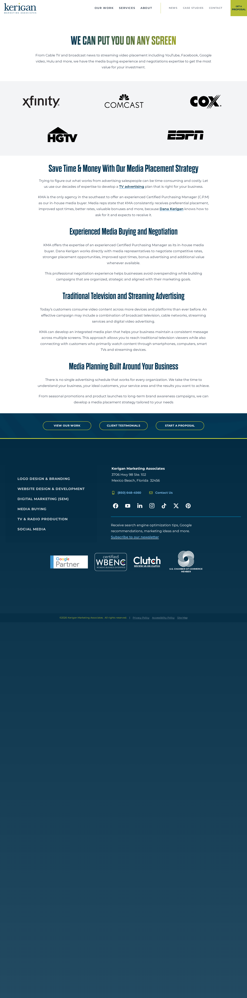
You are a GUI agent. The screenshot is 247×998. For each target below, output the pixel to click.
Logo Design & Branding (43, 479)
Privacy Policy (141, 617)
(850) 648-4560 (129, 493)
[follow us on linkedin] (139, 505)
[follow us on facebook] (115, 505)
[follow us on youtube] (127, 505)
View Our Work (67, 425)
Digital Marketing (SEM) (43, 499)
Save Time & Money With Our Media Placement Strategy (123, 169)
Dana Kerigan (171, 209)
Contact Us (164, 493)
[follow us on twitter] (176, 505)
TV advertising (131, 187)
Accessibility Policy (163, 617)
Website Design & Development (51, 489)
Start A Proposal (180, 425)
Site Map (182, 617)
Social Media (31, 529)
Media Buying (31, 509)
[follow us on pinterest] (188, 505)
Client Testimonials (123, 425)
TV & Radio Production (42, 519)
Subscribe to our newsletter (135, 537)
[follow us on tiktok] (164, 505)
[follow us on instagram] (152, 505)
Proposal (239, 8)
